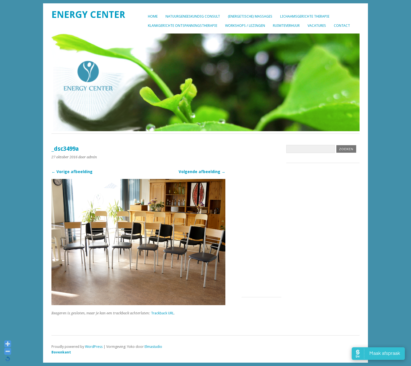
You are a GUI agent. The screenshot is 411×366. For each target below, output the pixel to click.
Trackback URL (162, 313)
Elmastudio (153, 347)
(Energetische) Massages (250, 16)
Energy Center (88, 14)
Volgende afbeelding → (202, 171)
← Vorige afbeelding (72, 171)
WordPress (94, 347)
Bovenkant (61, 352)
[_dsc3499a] (138, 303)
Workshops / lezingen (245, 25)
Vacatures (317, 25)
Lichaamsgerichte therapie (304, 16)
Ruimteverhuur (286, 25)
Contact (342, 25)
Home (153, 16)
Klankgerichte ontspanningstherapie (182, 25)
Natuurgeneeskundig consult (193, 16)
